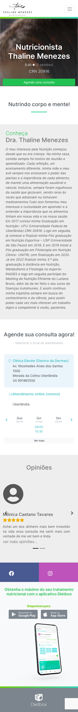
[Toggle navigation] (69, 9)
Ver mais (39, 440)
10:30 (39, 431)
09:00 (39, 427)
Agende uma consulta (39, 82)
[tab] (39, 371)
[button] (6, 513)
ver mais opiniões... (20, 541)
